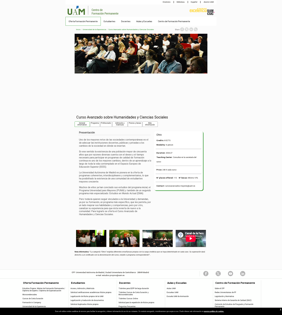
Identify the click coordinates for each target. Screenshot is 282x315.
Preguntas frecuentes (79, 308)
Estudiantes (109, 21)
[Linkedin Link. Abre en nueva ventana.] (191, 29)
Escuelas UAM (172, 292)
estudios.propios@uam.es (113, 275)
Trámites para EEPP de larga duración (134, 288)
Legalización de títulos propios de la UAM (86, 296)
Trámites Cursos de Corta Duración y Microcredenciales (133, 293)
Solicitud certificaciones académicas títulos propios (90, 292)
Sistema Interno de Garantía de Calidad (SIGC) (233, 300)
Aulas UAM (171, 288)
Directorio (167, 2)
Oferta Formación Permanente (83, 21)
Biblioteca (181, 2)
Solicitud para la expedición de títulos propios (136, 303)
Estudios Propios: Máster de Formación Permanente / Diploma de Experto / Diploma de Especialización (43, 289)
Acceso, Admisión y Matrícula (82, 288)
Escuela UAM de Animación (178, 296)
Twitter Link (218, 273)
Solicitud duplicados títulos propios (84, 304)
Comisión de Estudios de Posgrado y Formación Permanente (234, 305)
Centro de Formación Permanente (174, 21)
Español (194, 2)
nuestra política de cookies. (214, 311)
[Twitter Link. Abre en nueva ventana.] (187, 29)
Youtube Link (230, 273)
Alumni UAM (208, 2)
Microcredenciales (29, 295)
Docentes (125, 21)
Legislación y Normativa (224, 296)
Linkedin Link (242, 273)
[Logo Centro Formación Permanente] (103, 15)
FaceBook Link (205, 273)
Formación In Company (31, 303)
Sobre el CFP (219, 288)
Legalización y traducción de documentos (87, 300)
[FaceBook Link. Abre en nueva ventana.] (182, 29)
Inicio (78, 30)
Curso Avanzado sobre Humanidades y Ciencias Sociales (131, 30)
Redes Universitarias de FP (225, 292)
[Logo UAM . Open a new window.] (77, 15)
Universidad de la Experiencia (94, 30)
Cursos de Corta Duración (32, 299)
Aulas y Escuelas (144, 21)
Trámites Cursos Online (128, 299)
